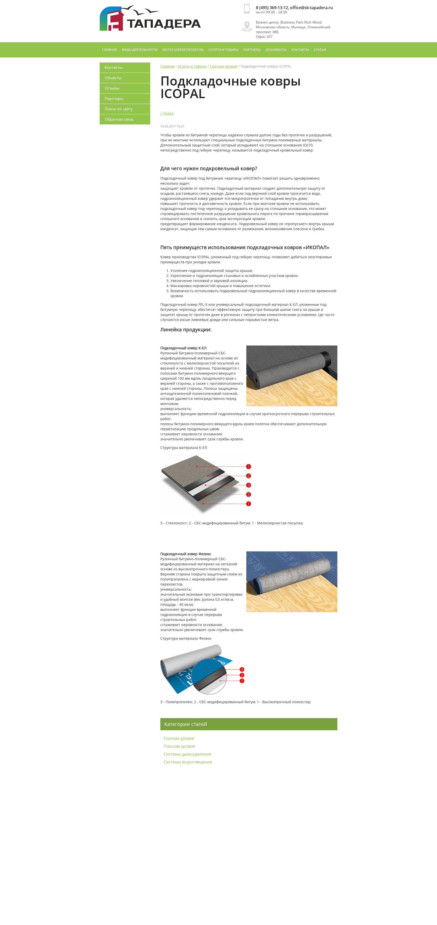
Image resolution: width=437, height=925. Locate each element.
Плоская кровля (179, 746)
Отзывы (112, 88)
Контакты (300, 49)
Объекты (113, 77)
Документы (276, 49)
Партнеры (251, 49)
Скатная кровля (223, 66)
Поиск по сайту (119, 108)
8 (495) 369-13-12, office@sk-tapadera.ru (294, 7)
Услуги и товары (223, 49)
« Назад (166, 113)
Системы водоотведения (188, 762)
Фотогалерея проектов (183, 49)
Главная (109, 49)
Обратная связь (119, 119)
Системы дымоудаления (187, 754)
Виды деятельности (140, 49)
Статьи (320, 49)
